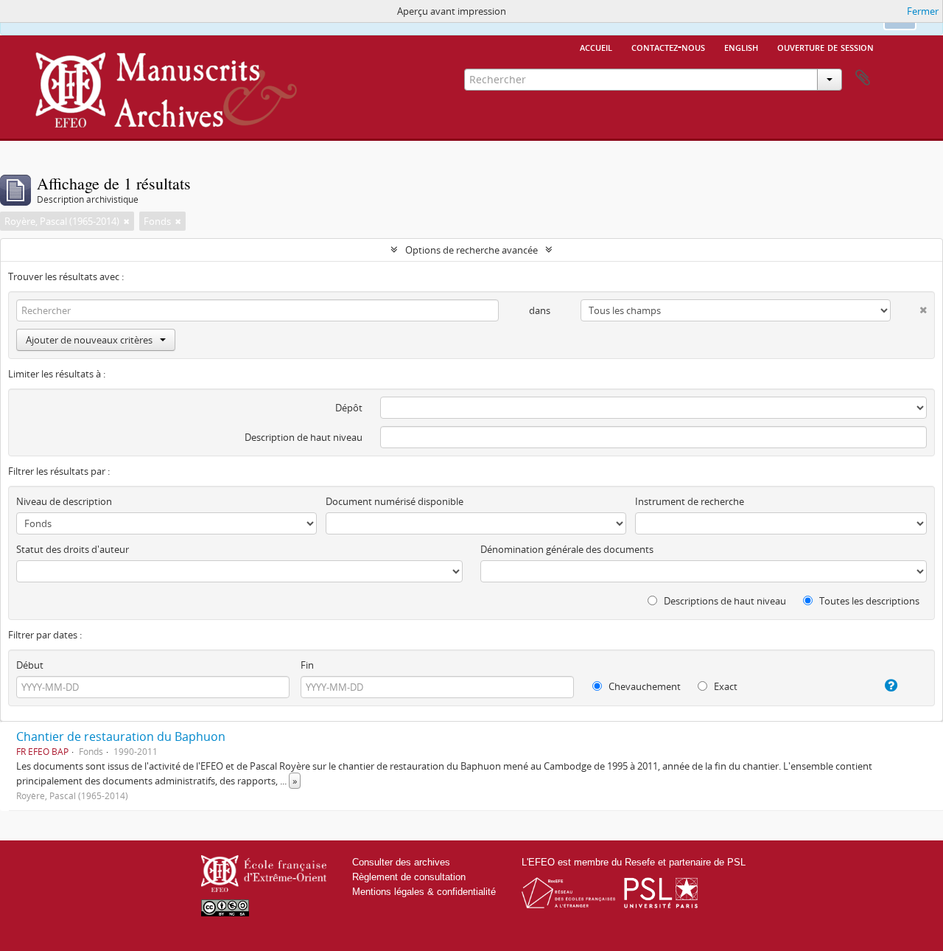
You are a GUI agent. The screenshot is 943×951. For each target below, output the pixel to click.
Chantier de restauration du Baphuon (120, 736)
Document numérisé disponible (394, 501)
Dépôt (348, 407)
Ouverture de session (825, 46)
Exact (724, 686)
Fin (307, 665)
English (741, 46)
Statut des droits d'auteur (72, 549)
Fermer (923, 11)
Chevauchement (643, 686)
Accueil (596, 46)
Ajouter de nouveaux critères (89, 339)
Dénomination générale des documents (566, 549)
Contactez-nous (668, 46)
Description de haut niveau (303, 437)
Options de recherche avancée (471, 250)
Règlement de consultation (409, 876)
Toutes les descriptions (868, 600)
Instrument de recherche (689, 501)
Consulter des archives (401, 862)
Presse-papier (862, 78)
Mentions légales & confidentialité (424, 891)
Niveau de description (64, 501)
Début (29, 665)
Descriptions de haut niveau (724, 600)
